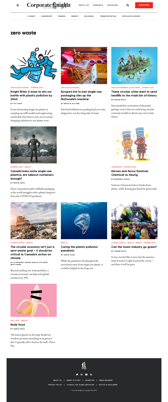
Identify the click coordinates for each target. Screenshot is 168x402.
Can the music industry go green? (134, 247)
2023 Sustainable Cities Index (125, 88)
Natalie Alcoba (72, 103)
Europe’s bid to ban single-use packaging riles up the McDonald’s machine (81, 95)
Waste (28, 167)
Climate (31, 16)
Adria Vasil (19, 183)
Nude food (17, 324)
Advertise (89, 380)
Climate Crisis (17, 243)
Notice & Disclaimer (108, 385)
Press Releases (106, 380)
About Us (84, 5)
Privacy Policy (55, 385)
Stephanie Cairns (22, 262)
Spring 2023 (148, 88)
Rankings (98, 5)
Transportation (108, 16)
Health (130, 243)
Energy (74, 16)
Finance (61, 16)
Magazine (112, 5)
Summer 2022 (16, 167)
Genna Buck (120, 251)
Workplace (149, 243)
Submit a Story (74, 380)
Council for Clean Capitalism (80, 385)
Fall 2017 (14, 320)
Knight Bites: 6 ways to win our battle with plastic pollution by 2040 (31, 95)
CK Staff (18, 103)
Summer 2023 (37, 88)
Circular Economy (131, 16)
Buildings (89, 16)
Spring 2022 (130, 167)
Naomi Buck (120, 100)
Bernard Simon (122, 179)
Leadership (46, 16)
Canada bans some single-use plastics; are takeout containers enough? (32, 175)
